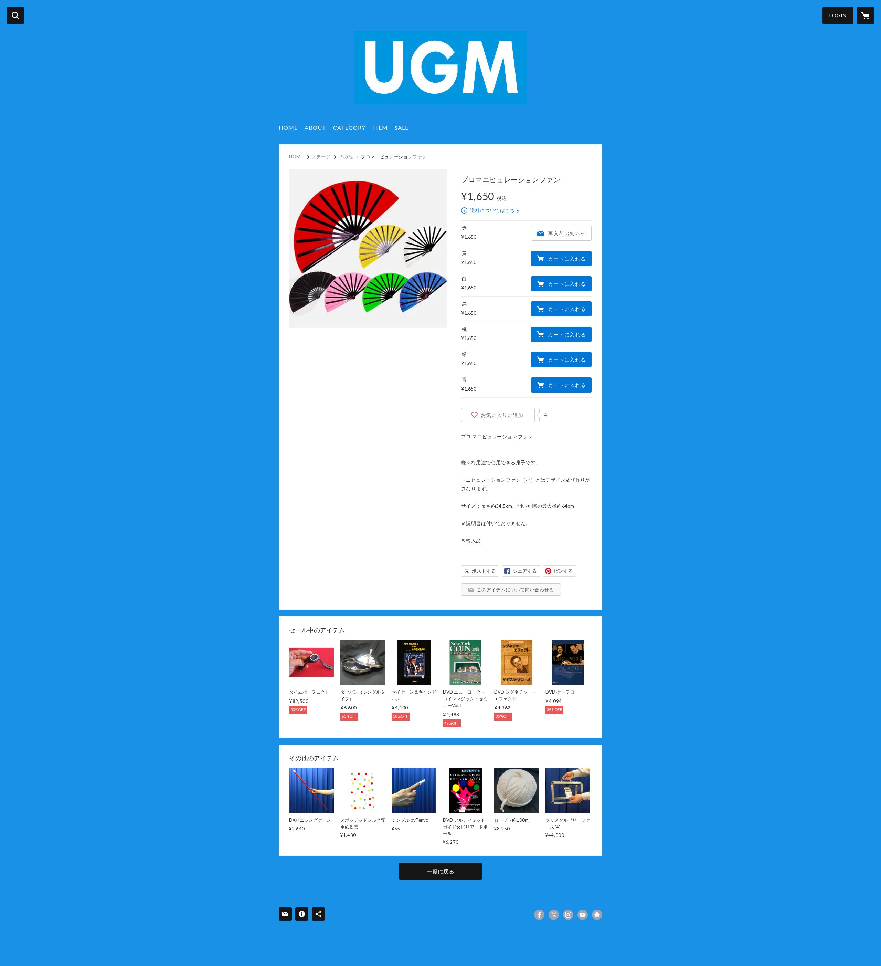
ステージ (321, 156)
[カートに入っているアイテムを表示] (865, 15)
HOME (288, 127)
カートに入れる (567, 259)
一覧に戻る (440, 871)
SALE (401, 127)
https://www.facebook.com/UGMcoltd (539, 915)
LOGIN (838, 15)
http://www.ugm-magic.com (597, 915)
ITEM (380, 127)
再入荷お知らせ (567, 233)
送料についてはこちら (495, 210)
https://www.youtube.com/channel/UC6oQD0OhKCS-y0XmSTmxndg (582, 915)
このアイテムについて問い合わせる (515, 589)
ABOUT (315, 127)
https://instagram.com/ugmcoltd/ (568, 915)
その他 (346, 156)
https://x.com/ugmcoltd (554, 915)
